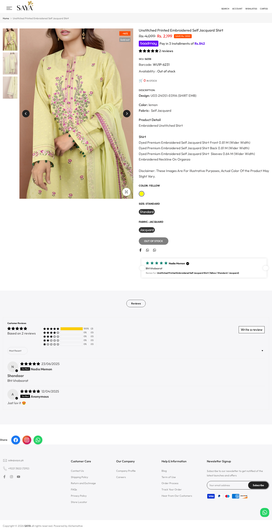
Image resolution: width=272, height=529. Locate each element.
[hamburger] (9, 8)
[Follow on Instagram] (11, 477)
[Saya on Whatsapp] (154, 250)
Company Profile (126, 470)
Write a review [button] (252, 329)
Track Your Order (172, 489)
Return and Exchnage (83, 483)
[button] (149, 51)
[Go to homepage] (25, 10)
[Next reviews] (265, 268)
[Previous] (26, 113)
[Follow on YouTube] (18, 477)
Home (6, 18)
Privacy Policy (79, 495)
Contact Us (77, 470)
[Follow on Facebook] (4, 477)
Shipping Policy (79, 477)
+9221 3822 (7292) (18, 468)
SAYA (27, 526)
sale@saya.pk (16, 460)
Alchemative (75, 526)
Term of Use (169, 477)
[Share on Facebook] (140, 250)
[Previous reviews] (142, 268)
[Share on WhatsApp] (147, 250)
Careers (121, 477)
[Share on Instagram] (26, 440)
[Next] (126, 113)
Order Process (170, 483)
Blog (164, 470)
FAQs (74, 489)
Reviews (136, 303)
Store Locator (79, 502)
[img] (30, 364)
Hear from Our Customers (177, 495)
